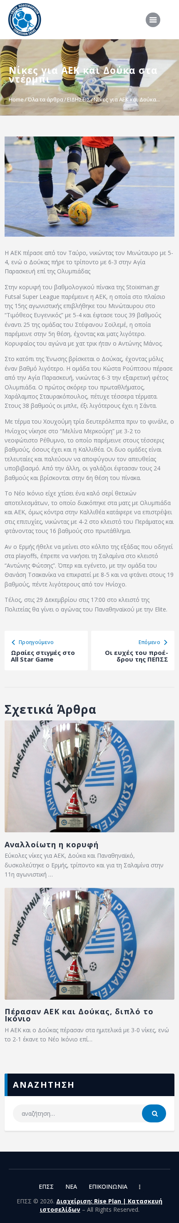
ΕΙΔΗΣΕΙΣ (78, 99)
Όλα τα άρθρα (45, 99)
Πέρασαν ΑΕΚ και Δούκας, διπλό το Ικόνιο (79, 1015)
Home (16, 99)
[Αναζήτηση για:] (90, 1113)
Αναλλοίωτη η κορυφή (52, 844)
